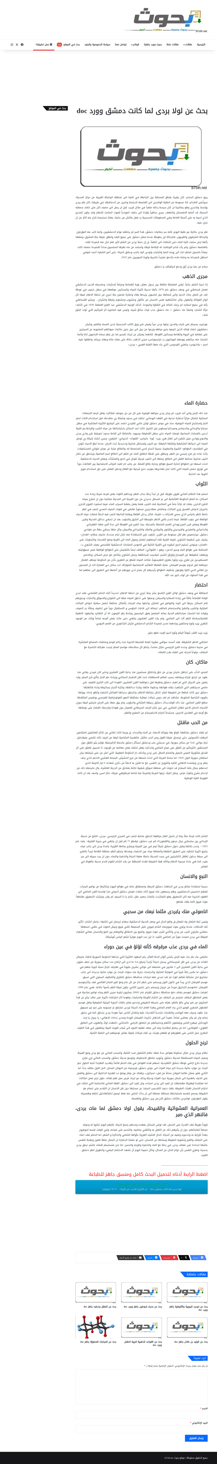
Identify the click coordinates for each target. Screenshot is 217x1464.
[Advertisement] (108, 77)
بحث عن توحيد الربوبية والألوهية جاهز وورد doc (188, 1308)
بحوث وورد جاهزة (153, 44)
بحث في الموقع (69, 44)
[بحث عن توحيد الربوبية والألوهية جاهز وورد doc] (187, 1292)
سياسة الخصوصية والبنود (97, 44)
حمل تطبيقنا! (43, 44)
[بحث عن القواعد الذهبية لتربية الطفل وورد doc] (141, 1327)
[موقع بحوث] (165, 20)
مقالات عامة (172, 44)
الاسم (204, 1408)
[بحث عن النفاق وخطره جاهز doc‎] (95, 1292)
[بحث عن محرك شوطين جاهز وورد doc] (141, 1292)
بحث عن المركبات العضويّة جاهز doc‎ (98, 1342)
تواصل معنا (120, 44)
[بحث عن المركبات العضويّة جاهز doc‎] (95, 1327)
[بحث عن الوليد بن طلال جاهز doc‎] (187, 1327)
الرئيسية (201, 44)
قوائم (136, 44)
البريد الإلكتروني (199, 1423)
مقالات (188, 44)
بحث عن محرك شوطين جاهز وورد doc (143, 1306)
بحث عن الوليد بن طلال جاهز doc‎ (191, 1342)
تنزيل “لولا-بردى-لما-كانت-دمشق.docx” (141, 1186)
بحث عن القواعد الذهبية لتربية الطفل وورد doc (143, 1343)
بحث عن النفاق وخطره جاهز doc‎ (100, 1306)
